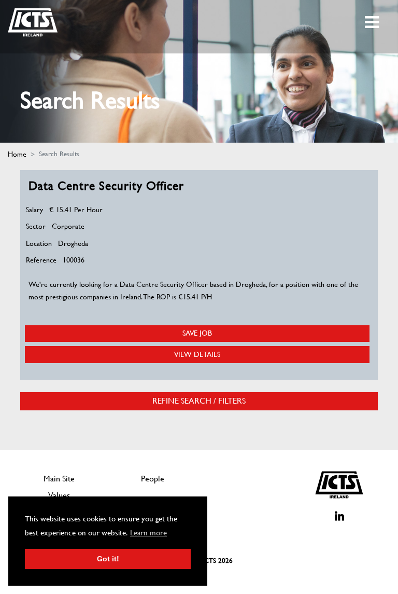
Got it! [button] (108, 559)
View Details (197, 354)
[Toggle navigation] (373, 22)
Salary (34, 209)
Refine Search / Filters (199, 401)
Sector (36, 226)
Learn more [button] (148, 532)
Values (59, 495)
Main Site (59, 479)
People (152, 479)
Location (39, 243)
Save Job (197, 333)
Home (17, 154)
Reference (41, 260)
